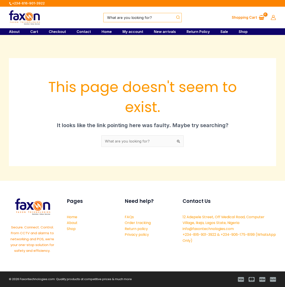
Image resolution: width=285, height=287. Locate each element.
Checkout (57, 31)
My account (132, 31)
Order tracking (138, 222)
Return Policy (198, 31)
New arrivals (165, 31)
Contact (84, 31)
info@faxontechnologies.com (208, 228)
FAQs (129, 217)
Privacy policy (137, 234)
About (14, 31)
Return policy (136, 228)
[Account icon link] (273, 17)
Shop (243, 31)
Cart (34, 31)
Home (107, 31)
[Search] (178, 17)
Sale (224, 31)
